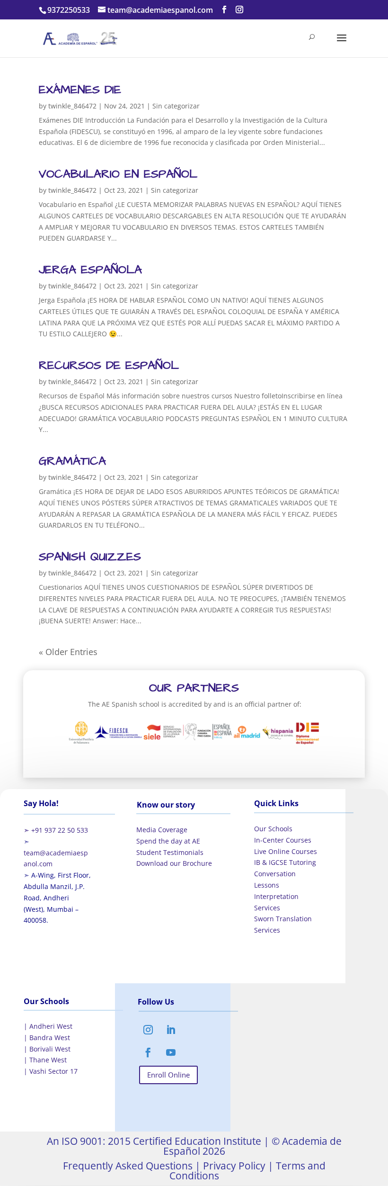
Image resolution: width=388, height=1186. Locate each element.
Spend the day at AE (168, 840)
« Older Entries (68, 651)
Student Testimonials (169, 852)
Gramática (72, 461)
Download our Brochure (174, 863)
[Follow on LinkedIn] (170, 1029)
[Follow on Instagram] (148, 1029)
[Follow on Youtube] (170, 1052)
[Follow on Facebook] (148, 1052)
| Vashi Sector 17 (51, 1071)
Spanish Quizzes (90, 556)
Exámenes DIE (80, 89)
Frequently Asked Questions (128, 1165)
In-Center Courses (282, 840)
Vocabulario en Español (118, 174)
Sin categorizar (176, 105)
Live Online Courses (285, 851)
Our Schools (273, 828)
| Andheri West (48, 1026)
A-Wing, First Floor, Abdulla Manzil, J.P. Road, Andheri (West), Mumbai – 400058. (57, 898)
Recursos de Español (109, 365)
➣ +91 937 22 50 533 (56, 830)
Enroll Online (168, 1074)
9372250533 (68, 10)
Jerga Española (90, 269)
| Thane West (45, 1059)
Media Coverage (161, 829)
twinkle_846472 (72, 105)
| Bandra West (47, 1037)
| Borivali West (47, 1048)
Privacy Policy (233, 1165)
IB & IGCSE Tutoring (285, 862)
